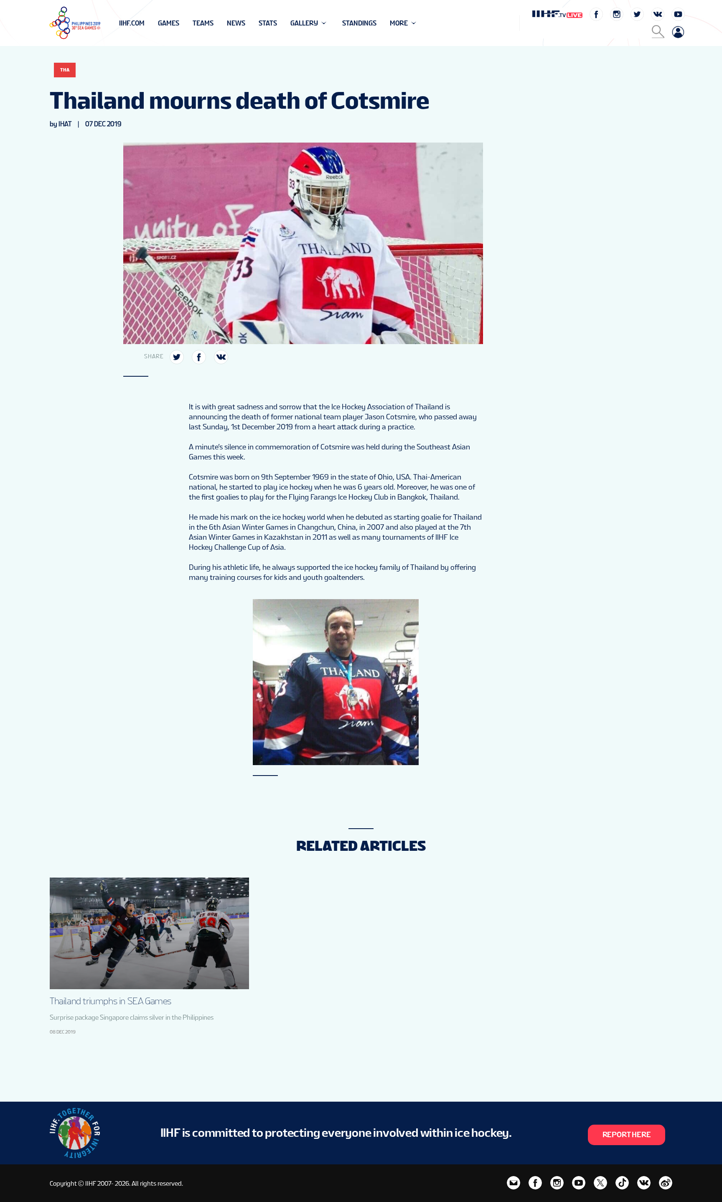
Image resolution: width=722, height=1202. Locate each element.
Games (168, 23)
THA (64, 69)
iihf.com (132, 23)
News (236, 23)
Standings (359, 23)
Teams (203, 23)
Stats (268, 23)
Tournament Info (148, 23)
